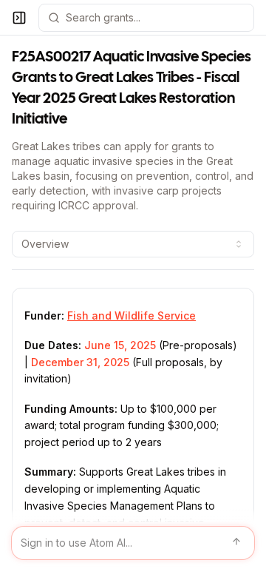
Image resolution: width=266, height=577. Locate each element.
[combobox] (133, 244)
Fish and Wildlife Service (131, 315)
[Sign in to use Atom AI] (133, 543)
